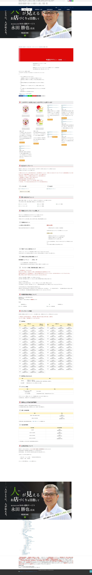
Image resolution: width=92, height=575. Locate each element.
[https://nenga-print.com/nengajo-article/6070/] (67, 132)
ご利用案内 (24, 534)
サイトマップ (25, 554)
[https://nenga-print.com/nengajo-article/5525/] (39, 111)
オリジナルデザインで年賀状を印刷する (29, 528)
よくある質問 (26, 538)
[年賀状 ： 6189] (25, 149)
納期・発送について (36, 421)
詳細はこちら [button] (22, 142)
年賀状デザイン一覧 (26, 520)
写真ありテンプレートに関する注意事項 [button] (25, 93)
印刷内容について (29, 540)
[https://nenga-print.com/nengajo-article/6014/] (67, 120)
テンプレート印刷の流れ (28, 536)
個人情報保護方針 (25, 553)
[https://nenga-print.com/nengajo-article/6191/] (67, 106)
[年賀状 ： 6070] (67, 135)
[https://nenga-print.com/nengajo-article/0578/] (53, 132)
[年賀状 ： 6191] (67, 108)
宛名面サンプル (26, 547)
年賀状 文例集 (25, 531)
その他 (27, 544)
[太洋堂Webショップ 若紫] (28, 571)
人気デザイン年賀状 (27, 521)
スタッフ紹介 (25, 532)
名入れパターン (26, 546)
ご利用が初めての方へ (26, 529)
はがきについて (28, 542)
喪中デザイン (26, 527)
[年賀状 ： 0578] (53, 135)
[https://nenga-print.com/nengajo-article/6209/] (53, 106)
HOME (20, 9)
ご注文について (28, 539)
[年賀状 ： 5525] (39, 124)
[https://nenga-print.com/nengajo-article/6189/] (25, 147)
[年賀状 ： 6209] (53, 108)
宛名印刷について (29, 543)
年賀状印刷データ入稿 (38, 9)
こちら (30, 461)
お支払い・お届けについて (30, 541)
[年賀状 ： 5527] (25, 124)
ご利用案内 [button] (59, 9)
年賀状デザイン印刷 (26, 9)
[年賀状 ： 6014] (67, 122)
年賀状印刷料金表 (50, 9)
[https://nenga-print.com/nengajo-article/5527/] (25, 111)
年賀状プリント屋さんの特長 (27, 530)
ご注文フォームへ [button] (22, 94)
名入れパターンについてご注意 (24, 191)
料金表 (24, 533)
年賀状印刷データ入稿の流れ (28, 537)
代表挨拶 (68, 9)
